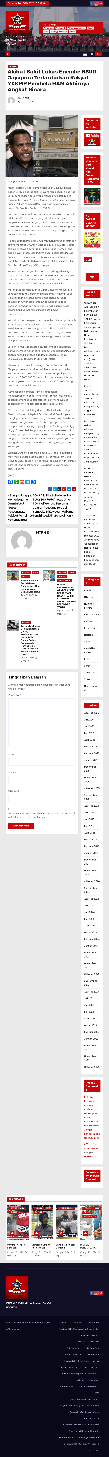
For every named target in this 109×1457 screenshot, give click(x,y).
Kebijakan (89, 621)
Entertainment (73, 1348)
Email (12, 772)
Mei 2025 (89, 826)
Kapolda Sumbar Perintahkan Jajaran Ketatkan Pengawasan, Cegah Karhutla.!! (30, 586)
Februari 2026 (91, 753)
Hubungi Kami (92, 1348)
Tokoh (87, 679)
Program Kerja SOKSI (89, 1418)
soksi (46, 31)
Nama (12, 754)
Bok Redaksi (93, 1322)
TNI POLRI (25, 577)
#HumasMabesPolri (76, 28)
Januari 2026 (91, 760)
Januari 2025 (91, 853)
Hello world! (90, 1156)
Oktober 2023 (91, 974)
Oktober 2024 (92, 881)
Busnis (87, 590)
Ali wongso (49, 28)
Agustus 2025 (91, 805)
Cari (88, 259)
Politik (87, 659)
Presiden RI (60, 28)
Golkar (73, 31)
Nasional (12, 66)
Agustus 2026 (91, 713)
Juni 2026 (89, 726)
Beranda (78, 1322)
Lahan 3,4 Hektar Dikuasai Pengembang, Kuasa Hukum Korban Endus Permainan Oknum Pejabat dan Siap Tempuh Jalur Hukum (92, 441)
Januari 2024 (91, 946)
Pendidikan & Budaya (89, 1386)
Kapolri (91, 28)
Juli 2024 (89, 905)
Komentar (14, 695)
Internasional (91, 614)
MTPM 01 (26, 98)
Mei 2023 (89, 1012)
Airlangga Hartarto (59, 31)
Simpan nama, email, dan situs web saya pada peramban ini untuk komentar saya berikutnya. (41, 815)
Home (64, 1322)
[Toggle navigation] (85, 54)
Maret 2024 (90, 932)
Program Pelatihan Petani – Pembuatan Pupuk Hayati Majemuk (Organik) (81, 1427)
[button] (92, 54)
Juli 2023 (89, 998)
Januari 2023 (91, 1038)
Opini (87, 641)
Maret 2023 (90, 1025)
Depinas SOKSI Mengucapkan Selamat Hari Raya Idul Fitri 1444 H (79, 1332)
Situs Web (13, 791)
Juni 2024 (89, 912)
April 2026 (89, 739)
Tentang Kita (93, 1450)
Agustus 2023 (91, 991)
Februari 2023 (91, 1032)
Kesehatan (90, 628)
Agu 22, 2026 (27, 595)
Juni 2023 (89, 1005)
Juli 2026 (89, 719)
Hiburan (88, 597)
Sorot (35, 573)
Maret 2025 (90, 839)
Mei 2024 (89, 919)
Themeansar (14, 1329)
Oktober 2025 (92, 788)
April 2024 (89, 925)
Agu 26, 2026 (16, 1252)
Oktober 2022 (91, 1067)
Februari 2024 (92, 939)
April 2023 (89, 1018)
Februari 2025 (91, 846)
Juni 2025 (89, 819)
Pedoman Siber (66, 1386)
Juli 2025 (89, 812)
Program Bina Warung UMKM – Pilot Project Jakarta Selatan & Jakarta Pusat (79, 1408)
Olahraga (94, 1380)
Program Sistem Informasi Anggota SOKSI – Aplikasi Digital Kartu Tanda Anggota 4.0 (79, 1440)
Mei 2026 (89, 733)
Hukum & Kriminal (17, 1208)
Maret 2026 (90, 746)
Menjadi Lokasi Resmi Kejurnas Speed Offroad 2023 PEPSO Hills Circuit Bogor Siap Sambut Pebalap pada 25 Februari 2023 (79, 1367)
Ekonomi (81, 1341)
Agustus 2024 (91, 898)
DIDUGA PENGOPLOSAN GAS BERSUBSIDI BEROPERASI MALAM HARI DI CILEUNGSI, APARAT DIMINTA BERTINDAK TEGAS (66, 596)
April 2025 (89, 832)
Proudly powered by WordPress (20, 1322)
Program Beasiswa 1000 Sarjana (84, 1399)
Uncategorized (64, 581)
